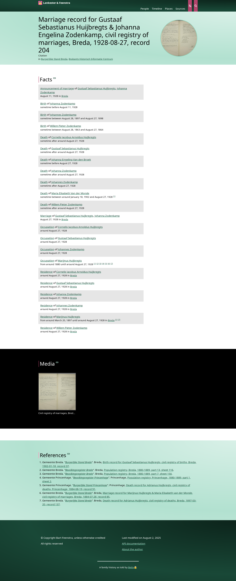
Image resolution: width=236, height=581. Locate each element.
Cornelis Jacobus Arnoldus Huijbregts (73, 137)
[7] (112, 263)
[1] (114, 196)
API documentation (133, 543)
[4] (103, 263)
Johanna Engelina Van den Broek (71, 159)
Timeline (157, 8)
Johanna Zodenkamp (62, 103)
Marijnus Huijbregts (70, 260)
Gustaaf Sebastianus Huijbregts (97, 88)
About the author (132, 549)
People (144, 8)
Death (44, 137)
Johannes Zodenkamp (63, 114)
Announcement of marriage (57, 88)
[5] (106, 263)
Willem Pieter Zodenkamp (65, 126)
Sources (180, 8)
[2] (97, 263)
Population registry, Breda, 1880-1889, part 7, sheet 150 (138, 473)
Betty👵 (132, 567)
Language (190, 6)
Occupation (47, 227)
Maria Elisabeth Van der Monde (70, 193)
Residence (46, 271)
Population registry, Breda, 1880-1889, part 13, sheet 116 (138, 470)
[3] (100, 263)
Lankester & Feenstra (56, 3)
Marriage (46, 215)
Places (169, 8)
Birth (43, 103)
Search (196, 6)
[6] (109, 263)
